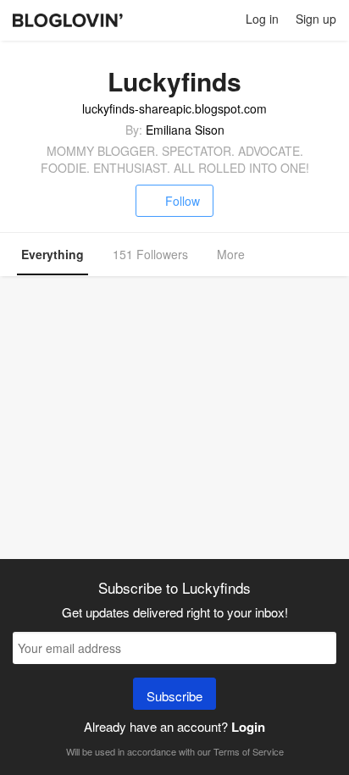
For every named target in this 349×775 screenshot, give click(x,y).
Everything (52, 254)
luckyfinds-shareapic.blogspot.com (174, 108)
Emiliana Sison (185, 129)
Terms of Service (248, 751)
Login (248, 726)
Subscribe (174, 696)
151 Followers (150, 254)
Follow (182, 200)
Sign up (316, 18)
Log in (262, 18)
